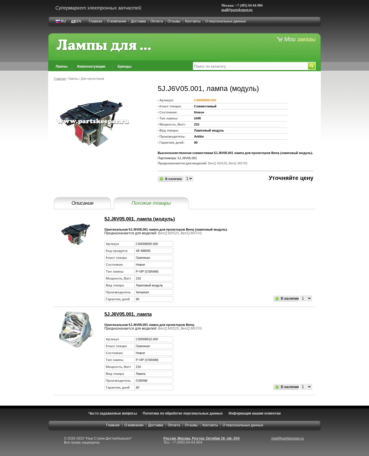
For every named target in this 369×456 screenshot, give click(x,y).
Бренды (124, 66)
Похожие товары (151, 203)
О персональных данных (225, 21)
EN (78, 21)
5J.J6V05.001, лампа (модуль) (139, 219)
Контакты (193, 21)
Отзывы (173, 21)
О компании (116, 21)
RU (63, 21)
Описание (82, 203)
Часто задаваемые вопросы (113, 413)
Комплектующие (91, 66)
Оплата (156, 21)
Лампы (61, 66)
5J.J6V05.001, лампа (128, 314)
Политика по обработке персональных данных (183, 413)
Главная (95, 21)
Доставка (138, 21)
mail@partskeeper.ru (237, 10)
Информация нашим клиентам (255, 413)
